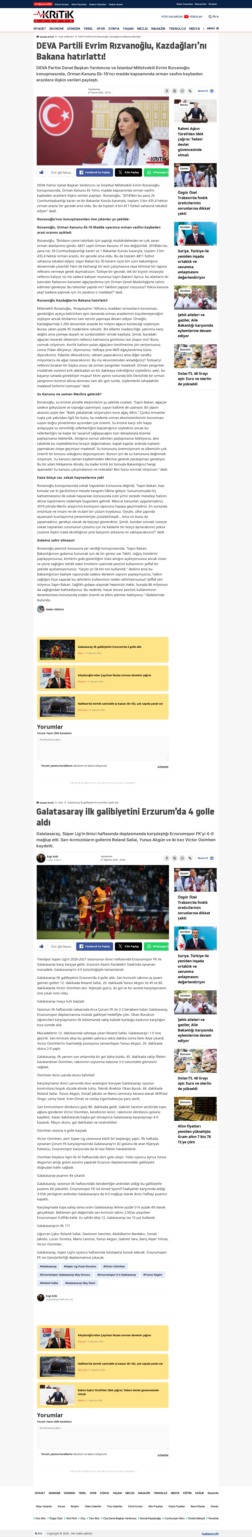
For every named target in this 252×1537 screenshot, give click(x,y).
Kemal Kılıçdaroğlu (149, 1518)
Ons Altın (39, 1518)
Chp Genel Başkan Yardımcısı (119, 1518)
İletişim (212, 4)
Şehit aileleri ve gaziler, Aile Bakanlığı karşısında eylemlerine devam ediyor (195, 325)
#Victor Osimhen (114, 1266)
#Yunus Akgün (152, 1274)
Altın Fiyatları (79, 4)
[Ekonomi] (195, 356)
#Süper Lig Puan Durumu (80, 1266)
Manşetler (201, 4)
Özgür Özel (54, 1518)
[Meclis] (195, 111)
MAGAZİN (158, 28)
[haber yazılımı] (210, 1533)
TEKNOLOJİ (177, 28)
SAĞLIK (199, 1493)
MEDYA (194, 28)
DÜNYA (113, 28)
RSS (39, 1533)
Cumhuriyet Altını (174, 1518)
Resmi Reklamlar (217, 1493)
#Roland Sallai (49, 1283)
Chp (81, 1518)
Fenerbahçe (214, 1518)
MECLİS (142, 28)
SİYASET (39, 28)
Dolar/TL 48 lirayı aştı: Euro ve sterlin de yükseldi (194, 378)
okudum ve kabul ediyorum (74, 765)
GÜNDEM (73, 28)
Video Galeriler (93, 1506)
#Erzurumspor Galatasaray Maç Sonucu (65, 1274)
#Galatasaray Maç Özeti (80, 1283)
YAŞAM (128, 28)
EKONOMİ (56, 28)
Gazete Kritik (46, 36)
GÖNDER (163, 767)
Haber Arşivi (116, 4)
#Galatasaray (48, 1266)
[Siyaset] (195, 175)
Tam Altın (93, 1518)
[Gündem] (195, 233)
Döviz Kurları (62, 4)
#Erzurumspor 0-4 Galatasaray (116, 1274)
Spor (60, 802)
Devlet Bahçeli (195, 1518)
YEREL (88, 28)
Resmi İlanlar (198, 1506)
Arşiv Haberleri (66, 36)
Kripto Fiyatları (97, 4)
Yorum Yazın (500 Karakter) (54, 733)
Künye (61, 1506)
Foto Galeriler (114, 1506)
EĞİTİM (187, 1493)
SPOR (101, 28)
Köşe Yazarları (185, 4)
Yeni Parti (70, 1518)
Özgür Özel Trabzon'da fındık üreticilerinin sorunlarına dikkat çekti (194, 203)
